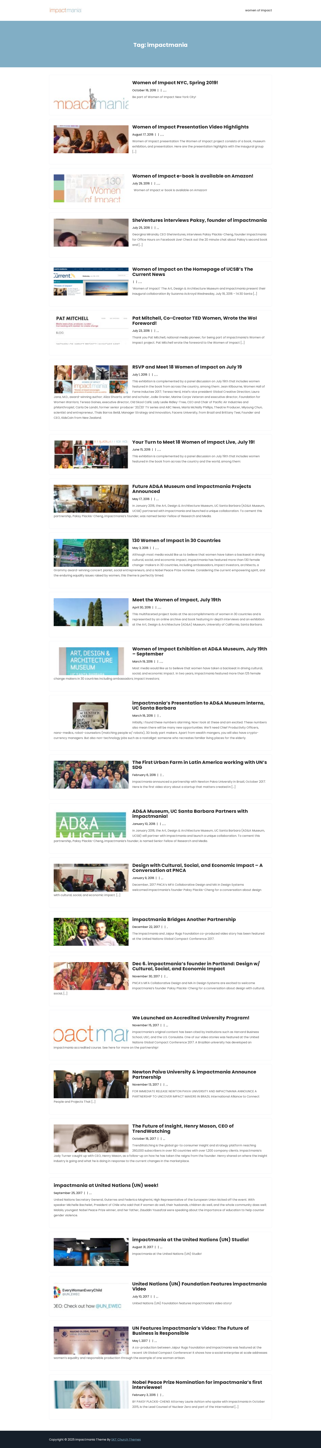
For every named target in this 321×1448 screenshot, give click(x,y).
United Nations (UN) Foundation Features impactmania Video (199, 1286)
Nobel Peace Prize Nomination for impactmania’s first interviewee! (197, 1385)
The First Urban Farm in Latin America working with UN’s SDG (199, 765)
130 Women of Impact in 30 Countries (176, 540)
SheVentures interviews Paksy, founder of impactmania (199, 220)
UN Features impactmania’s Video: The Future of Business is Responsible (190, 1331)
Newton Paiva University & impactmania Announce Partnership (194, 1074)
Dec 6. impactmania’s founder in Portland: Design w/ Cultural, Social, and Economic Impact (196, 966)
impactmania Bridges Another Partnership (184, 919)
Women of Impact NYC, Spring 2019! (175, 82)
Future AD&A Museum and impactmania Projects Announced (191, 489)
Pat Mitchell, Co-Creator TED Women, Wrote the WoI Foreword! (194, 321)
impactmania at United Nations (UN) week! (106, 1185)
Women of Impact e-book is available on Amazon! (192, 176)
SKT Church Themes (126, 1439)
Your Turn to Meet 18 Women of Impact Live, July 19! (193, 442)
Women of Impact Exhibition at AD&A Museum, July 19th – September (199, 651)
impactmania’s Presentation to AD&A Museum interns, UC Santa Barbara (198, 705)
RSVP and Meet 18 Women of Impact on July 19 (187, 367)
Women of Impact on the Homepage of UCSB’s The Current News (192, 272)
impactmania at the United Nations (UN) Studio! (190, 1239)
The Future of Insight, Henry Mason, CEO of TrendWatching (183, 1128)
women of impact (258, 10)
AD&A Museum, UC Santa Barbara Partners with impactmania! (190, 814)
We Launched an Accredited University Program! (190, 1018)
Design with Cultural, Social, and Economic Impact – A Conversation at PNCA (197, 868)
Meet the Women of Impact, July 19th (176, 600)
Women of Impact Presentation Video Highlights (190, 127)
